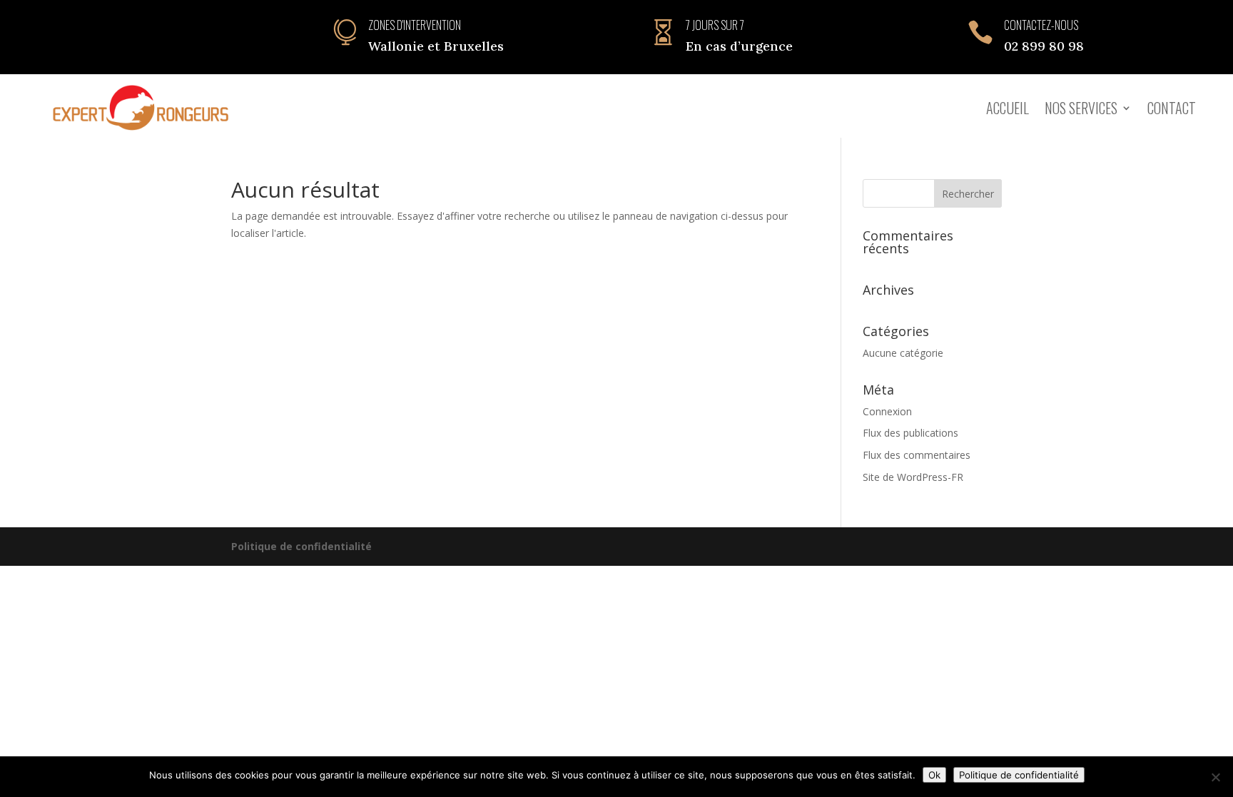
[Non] (1215, 777)
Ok (934, 775)
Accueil (1007, 107)
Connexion (887, 411)
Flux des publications (910, 433)
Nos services (1081, 107)
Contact (1171, 107)
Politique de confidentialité (301, 546)
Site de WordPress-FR (913, 477)
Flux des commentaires (916, 455)
